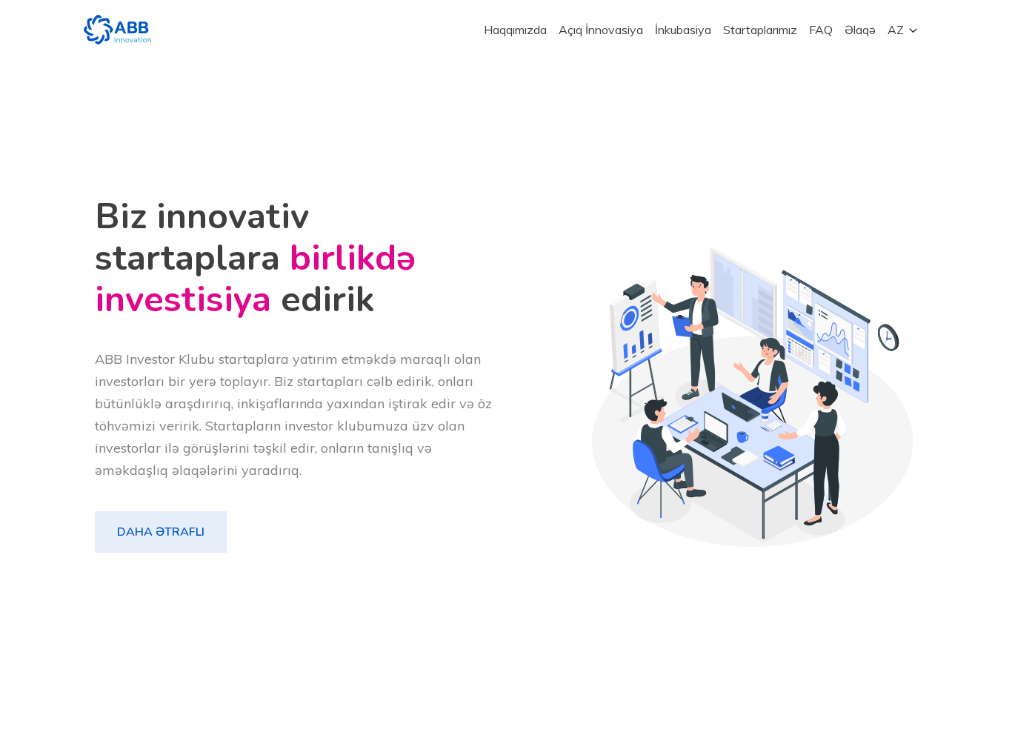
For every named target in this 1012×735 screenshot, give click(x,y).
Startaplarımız (760, 29)
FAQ (821, 29)
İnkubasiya (683, 29)
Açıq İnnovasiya (601, 29)
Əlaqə (860, 29)
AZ (896, 29)
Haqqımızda (515, 29)
